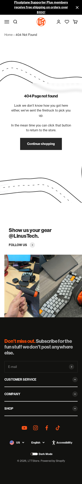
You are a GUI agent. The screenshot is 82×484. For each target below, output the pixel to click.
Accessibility (64, 442)
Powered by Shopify (53, 460)
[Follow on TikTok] (58, 428)
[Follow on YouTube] (24, 428)
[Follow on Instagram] (35, 428)
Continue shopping (41, 144)
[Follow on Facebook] (47, 428)
